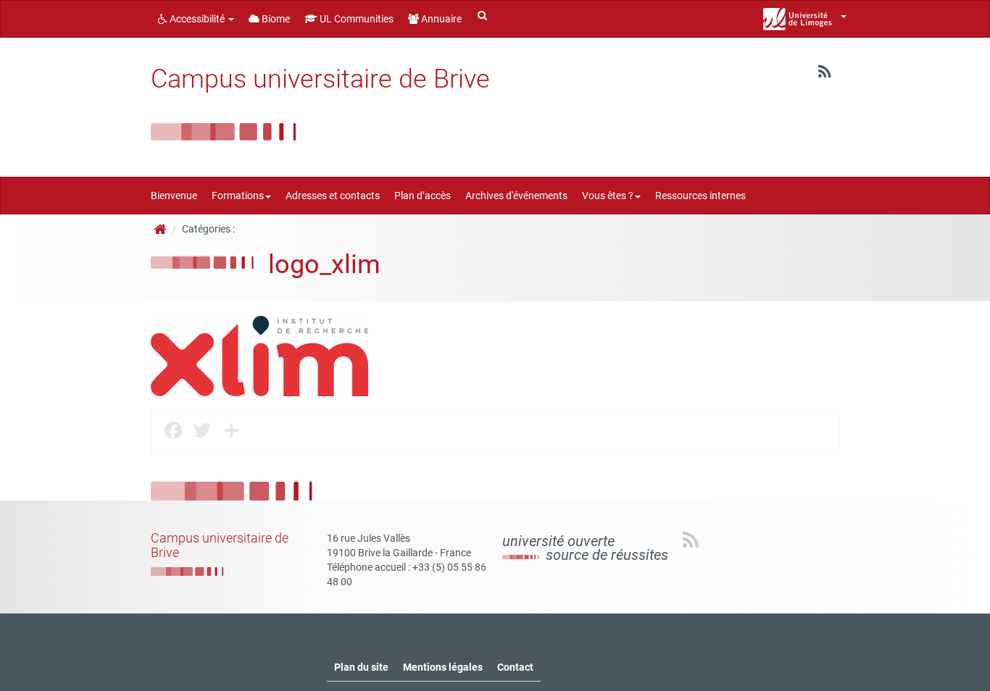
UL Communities (355, 19)
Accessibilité (197, 19)
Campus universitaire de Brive (320, 79)
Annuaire (440, 19)
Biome (274, 19)
